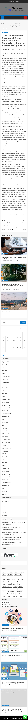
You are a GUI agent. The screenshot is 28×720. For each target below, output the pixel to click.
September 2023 (6, 448)
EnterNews (14, 718)
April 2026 (4, 370)
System (20, 589)
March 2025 (5, 396)
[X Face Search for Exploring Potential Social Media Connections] (14, 617)
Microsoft (19, 581)
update (18, 593)
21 (17, 344)
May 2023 (4, 459)
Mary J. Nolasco (6, 49)
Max (13, 581)
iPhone (4, 581)
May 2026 (4, 368)
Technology (19, 591)
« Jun (3, 355)
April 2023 (4, 462)
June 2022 (5, 491)
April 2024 (4, 428)
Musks (9, 584)
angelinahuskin (6, 604)
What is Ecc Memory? (8, 312)
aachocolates (5, 602)
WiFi (9, 596)
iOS (18, 579)
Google (13, 579)
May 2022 (4, 494)
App (7, 572)
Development (11, 577)
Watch (4, 596)
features (22, 577)
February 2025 (6, 399)
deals (4, 577)
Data (20, 574)
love (9, 581)
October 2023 (5, 445)
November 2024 (6, 408)
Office (14, 584)
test (4, 593)
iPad (23, 579)
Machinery (4, 507)
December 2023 (6, 439)
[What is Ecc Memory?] (14, 301)
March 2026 (5, 373)
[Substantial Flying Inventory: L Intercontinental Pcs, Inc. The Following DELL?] (14, 273)
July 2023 (4, 454)
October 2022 (5, 480)
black (22, 572)
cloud (4, 574)
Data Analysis (5, 501)
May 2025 (4, 390)
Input (3, 504)
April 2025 (4, 393)
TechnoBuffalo (10, 591)
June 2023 (5, 457)
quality (4, 586)
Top (8, 593)
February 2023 (6, 468)
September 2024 (6, 413)
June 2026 (5, 365)
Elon (17, 577)
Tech (4, 591)
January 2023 (5, 471)
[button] (6, 17)
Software (10, 589)
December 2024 (6, 405)
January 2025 (5, 402)
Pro (19, 584)
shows (20, 586)
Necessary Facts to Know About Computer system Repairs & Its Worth (20, 225)
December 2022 (6, 474)
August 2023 (5, 451)
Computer (10, 574)
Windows (14, 596)
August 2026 (5, 362)
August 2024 (5, 416)
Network (5, 32)
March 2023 (5, 465)
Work (20, 596)
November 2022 (6, 477)
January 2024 (5, 436)
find (4, 579)
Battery (17, 572)
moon (4, 584)
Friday (8, 579)
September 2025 (6, 379)
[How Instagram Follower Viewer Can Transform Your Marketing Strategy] (14, 698)
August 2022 (5, 485)
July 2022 (4, 488)
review (9, 586)
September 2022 (6, 482)
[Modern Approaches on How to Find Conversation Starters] (14, 644)
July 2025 (4, 385)
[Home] (2, 17)
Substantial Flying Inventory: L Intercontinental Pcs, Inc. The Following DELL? (13, 285)
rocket (15, 586)
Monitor (4, 510)
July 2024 (4, 419)
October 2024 (5, 411)
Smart (4, 589)
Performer (4, 515)
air (3, 572)
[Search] (23, 17)
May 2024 (4, 425)
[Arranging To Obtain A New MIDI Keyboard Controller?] (14, 246)
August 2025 (5, 382)
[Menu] (6, 17)
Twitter (13, 593)
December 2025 (6, 376)
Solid (15, 589)
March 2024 (5, 431)
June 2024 (5, 422)
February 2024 (6, 434)
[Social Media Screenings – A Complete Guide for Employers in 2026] (14, 671)
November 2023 (6, 442)
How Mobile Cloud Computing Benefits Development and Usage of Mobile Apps (8, 225)
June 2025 (5, 388)
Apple (11, 572)
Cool (16, 574)
